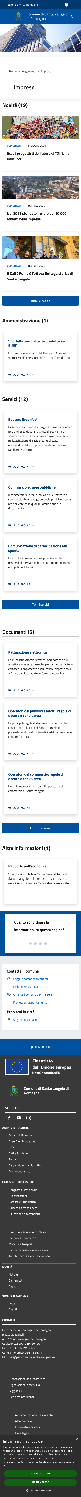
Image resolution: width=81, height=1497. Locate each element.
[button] (40, 1490)
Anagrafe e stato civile (23, 1189)
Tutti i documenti (41, 828)
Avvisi (12, 1286)
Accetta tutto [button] (40, 1473)
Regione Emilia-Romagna (22, 4)
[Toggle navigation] (7, 16)
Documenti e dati (20, 1171)
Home (13, 71)
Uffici (12, 1147)
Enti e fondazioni (19, 1153)
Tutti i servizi (40, 604)
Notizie (13, 1274)
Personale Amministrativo (25, 1165)
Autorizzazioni (18, 1195)
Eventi (13, 1309)
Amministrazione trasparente (34, 1415)
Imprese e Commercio (22, 1238)
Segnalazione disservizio (24, 1384)
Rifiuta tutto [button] (40, 1482)
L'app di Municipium (40, 1046)
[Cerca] (73, 16)
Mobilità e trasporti (21, 1244)
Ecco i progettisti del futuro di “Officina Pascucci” (38, 156)
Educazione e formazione (24, 1213)
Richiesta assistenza (22, 1397)
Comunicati (14, 146)
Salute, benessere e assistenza (28, 1250)
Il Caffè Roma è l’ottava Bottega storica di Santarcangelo (40, 276)
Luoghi (13, 1303)
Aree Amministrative (22, 1141)
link (5, 1465)
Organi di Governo (20, 1135)
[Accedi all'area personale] (66, 4)
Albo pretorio (23, 1421)
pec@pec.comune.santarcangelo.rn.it (33, 1357)
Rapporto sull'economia (27, 866)
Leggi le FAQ (16, 1391)
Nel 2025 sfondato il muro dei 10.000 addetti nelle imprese (36, 216)
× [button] (76, 1439)
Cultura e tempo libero (23, 1207)
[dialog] (40, 1466)
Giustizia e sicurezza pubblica (27, 1232)
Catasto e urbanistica (22, 1201)
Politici (13, 1159)
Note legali (22, 1433)
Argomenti (29, 71)
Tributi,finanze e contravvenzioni (30, 1256)
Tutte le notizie (40, 300)
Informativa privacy (27, 1427)
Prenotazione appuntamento (27, 1378)
